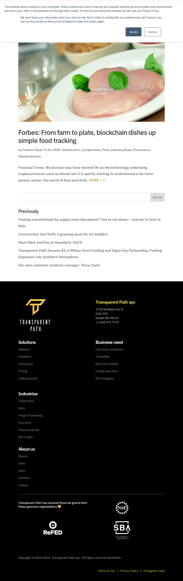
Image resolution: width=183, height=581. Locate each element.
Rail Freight (25, 437)
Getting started (27, 378)
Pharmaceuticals (28, 430)
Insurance (24, 422)
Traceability (103, 356)
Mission (23, 456)
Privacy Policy (129, 571)
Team (21, 463)
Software (24, 349)
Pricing (22, 371)
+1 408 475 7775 (107, 322)
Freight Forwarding (30, 415)
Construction (26, 401)
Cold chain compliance (109, 349)
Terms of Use (106, 571)
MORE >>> (97, 180)
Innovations (25, 364)
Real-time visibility (107, 364)
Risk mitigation (105, 378)
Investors (24, 478)
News (21, 471)
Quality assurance (107, 371)
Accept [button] (133, 32)
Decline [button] (152, 32)
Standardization (29, 156)
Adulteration (71, 150)
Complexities (91, 150)
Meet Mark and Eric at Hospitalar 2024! (50, 242)
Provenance (141, 150)
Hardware (24, 356)
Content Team (32, 150)
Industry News (121, 150)
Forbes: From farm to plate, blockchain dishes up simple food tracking (87, 136)
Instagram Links (154, 571)
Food (105, 150)
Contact (23, 485)
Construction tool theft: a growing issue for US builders (63, 234)
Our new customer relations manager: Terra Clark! (59, 265)
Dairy (21, 408)
